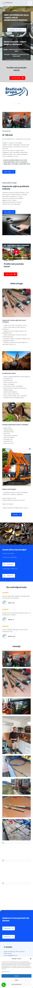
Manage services (5, 971)
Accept (17, 976)
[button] (30, 958)
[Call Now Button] (4, 985)
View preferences (16, 984)
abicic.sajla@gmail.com (10, 955)
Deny (16, 980)
